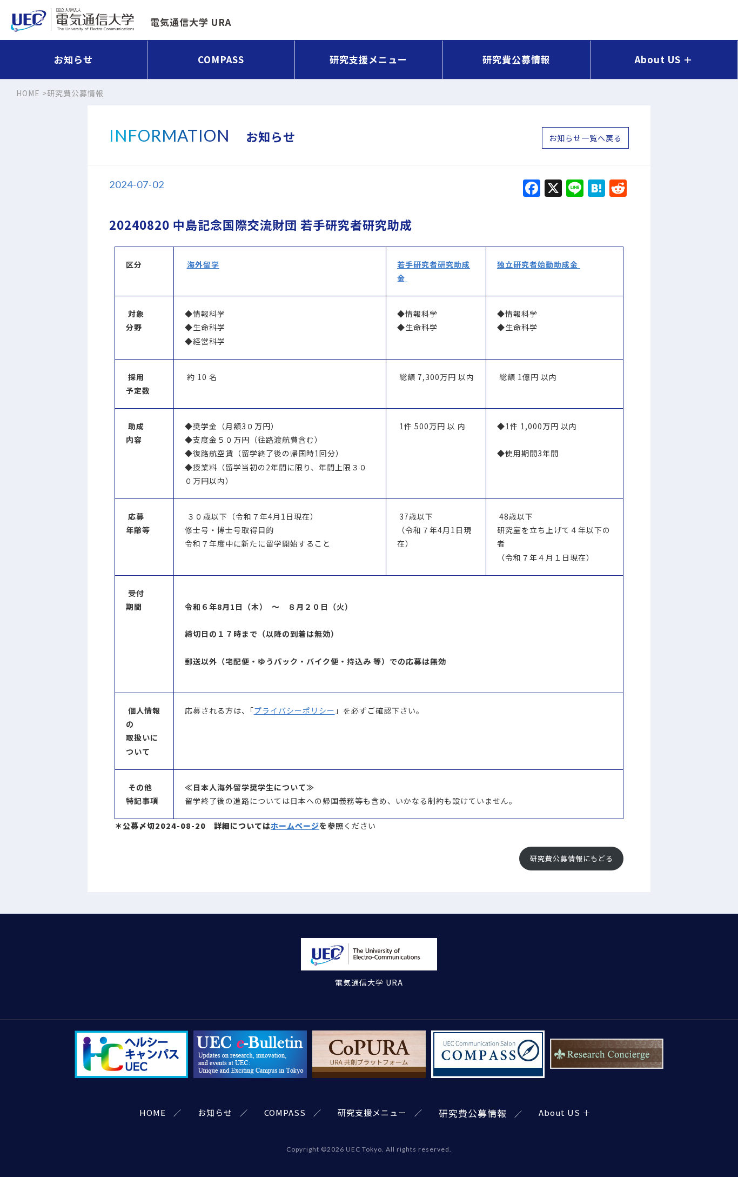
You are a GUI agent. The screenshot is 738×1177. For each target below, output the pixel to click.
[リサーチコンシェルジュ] (606, 1071)
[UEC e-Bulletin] (250, 1071)
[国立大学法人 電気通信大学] (369, 968)
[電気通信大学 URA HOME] (72, 24)
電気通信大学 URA (190, 22)
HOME (152, 1112)
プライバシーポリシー (294, 710)
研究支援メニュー (368, 59)
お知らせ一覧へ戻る (585, 137)
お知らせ (73, 59)
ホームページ (295, 825)
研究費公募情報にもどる (571, 858)
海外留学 (203, 264)
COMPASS (221, 59)
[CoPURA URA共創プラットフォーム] (369, 1071)
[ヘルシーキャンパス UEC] (131, 1071)
